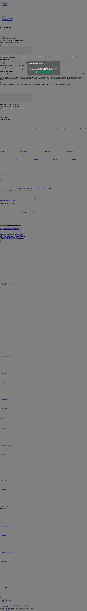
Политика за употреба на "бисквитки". (48, 69)
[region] (43, 68)
